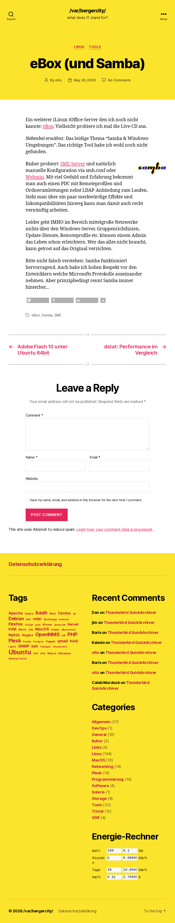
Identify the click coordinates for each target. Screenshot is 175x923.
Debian (16, 618)
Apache (16, 613)
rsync (12, 646)
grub (38, 624)
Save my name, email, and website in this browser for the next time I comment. (86, 500)
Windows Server (18, 658)
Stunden (98, 860)
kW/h (96, 877)
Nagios (27, 635)
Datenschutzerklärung (35, 564)
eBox (48, 126)
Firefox (16, 624)
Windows (64, 653)
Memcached (68, 629)
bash (41, 613)
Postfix (27, 641)
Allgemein (101, 722)
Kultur (97, 741)
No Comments (119, 80)
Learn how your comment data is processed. (114, 529)
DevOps (99, 728)
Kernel (73, 624)
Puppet (50, 641)
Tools (95, 47)
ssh (34, 646)
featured (64, 619)
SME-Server (72, 164)
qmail (62, 641)
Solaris (98, 792)
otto (58, 80)
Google (29, 624)
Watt (96, 851)
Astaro (29, 613)
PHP (72, 634)
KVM (12, 629)
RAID (74, 641)
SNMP (23, 646)
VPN (42, 653)
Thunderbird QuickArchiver (130, 612)
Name (31, 457)
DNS (28, 619)
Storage (99, 798)
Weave (51, 653)
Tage (96, 870)
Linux (79, 47)
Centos (64, 613)
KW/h (143, 858)
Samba (47, 315)
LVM (30, 629)
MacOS (42, 629)
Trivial (98, 811)
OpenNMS (47, 634)
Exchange (50, 619)
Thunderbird (59, 646)
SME (57, 315)
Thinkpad (45, 646)
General (99, 734)
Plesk (15, 640)
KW (141, 851)
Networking (102, 766)
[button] (38, 300)
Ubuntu (20, 652)
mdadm (55, 629)
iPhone (47, 624)
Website (32, 478)
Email (95, 457)
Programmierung (108, 779)
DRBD (37, 619)
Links (96, 747)
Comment (34, 415)
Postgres (38, 641)
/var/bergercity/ (87, 10)
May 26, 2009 (85, 80)
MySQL (14, 635)
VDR (35, 653)
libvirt (22, 629)
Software (100, 785)
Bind (53, 613)
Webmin (35, 177)
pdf (63, 635)
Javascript (60, 624)
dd (74, 613)
